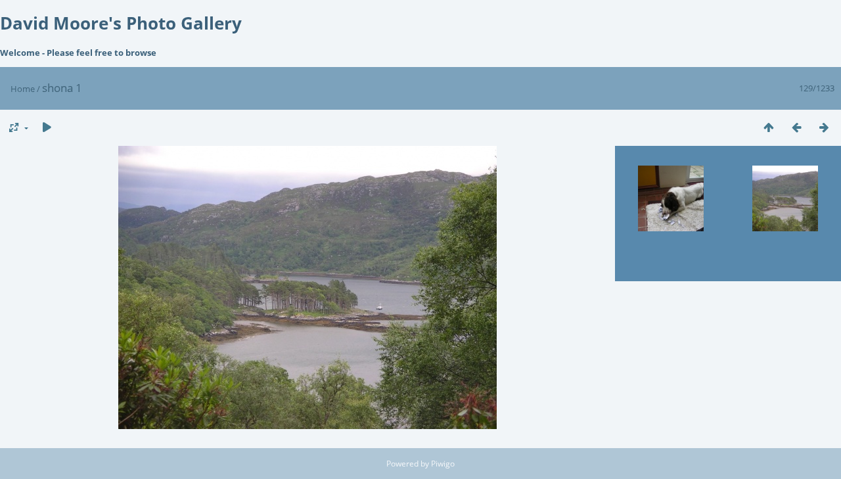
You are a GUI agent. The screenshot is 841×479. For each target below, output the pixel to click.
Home (23, 89)
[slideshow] (46, 127)
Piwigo (443, 463)
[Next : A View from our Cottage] (824, 127)
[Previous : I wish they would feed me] (796, 127)
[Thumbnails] (769, 127)
